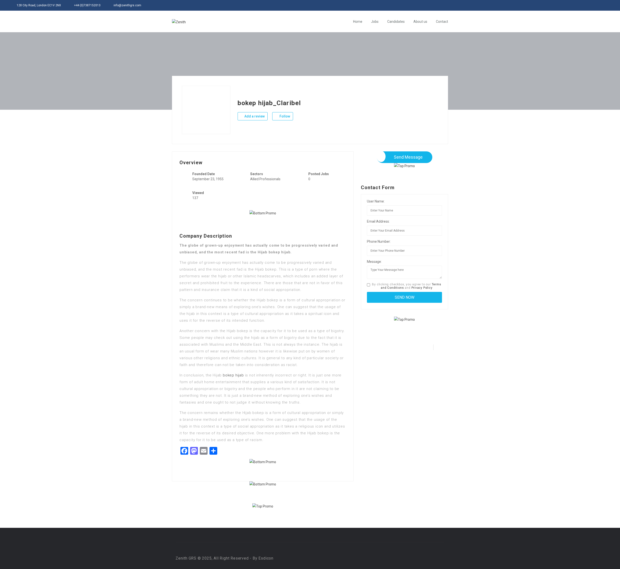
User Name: (376, 201)
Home (357, 21)
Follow (284, 116)
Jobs (375, 21)
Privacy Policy (422, 287)
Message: (374, 262)
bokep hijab (233, 375)
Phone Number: (379, 241)
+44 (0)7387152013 (87, 5)
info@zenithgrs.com (127, 5)
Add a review (254, 116)
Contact (442, 21)
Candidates (396, 21)
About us (420, 21)
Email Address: (378, 221)
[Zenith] (179, 22)
